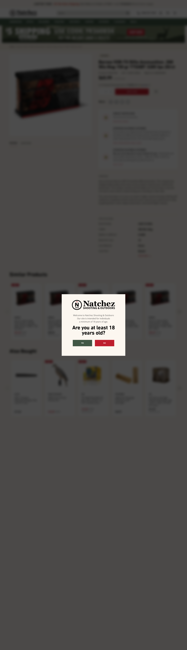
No (104, 343)
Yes (82, 343)
